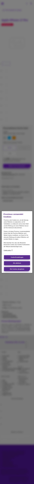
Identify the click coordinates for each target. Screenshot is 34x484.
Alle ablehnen (17, 263)
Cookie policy (7, 250)
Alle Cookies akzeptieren (17, 269)
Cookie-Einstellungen (17, 257)
